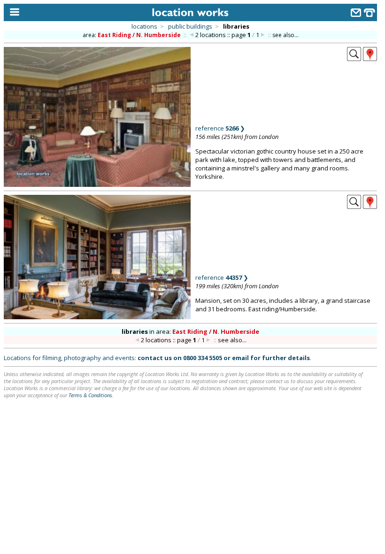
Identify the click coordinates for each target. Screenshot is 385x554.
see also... (285, 35)
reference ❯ (220, 128)
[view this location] (354, 58)
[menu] (12, 12)
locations (144, 26)
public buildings (190, 26)
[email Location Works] (356, 14)
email (240, 358)
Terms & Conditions (90, 395)
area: (132, 35)
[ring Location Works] (369, 14)
